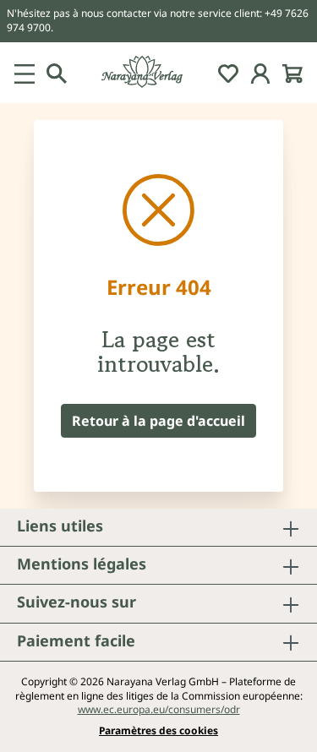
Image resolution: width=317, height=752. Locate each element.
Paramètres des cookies (158, 731)
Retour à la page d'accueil (158, 420)
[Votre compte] (260, 73)
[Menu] (24, 73)
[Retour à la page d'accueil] (158, 72)
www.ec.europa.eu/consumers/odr (159, 709)
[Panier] (292, 73)
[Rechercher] (57, 73)
